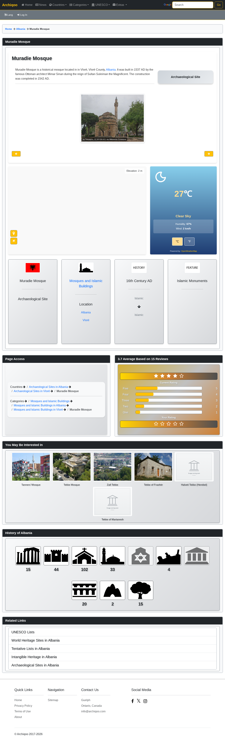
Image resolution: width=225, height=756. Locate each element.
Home (29, 4)
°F (189, 241)
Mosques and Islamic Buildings (50, 401)
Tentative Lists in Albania (30, 649)
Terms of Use (22, 711)
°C (177, 241)
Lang (10, 14)
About (18, 717)
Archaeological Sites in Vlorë (32, 391)
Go (219, 4)
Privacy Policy (23, 705)
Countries (58, 4)
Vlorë (86, 320)
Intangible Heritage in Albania (34, 657)
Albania (20, 28)
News (42, 4)
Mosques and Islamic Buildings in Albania (40, 405)
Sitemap (53, 700)
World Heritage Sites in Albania (35, 640)
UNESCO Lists (22, 632)
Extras (120, 4)
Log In (23, 14)
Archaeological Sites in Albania (49, 386)
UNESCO (101, 4)
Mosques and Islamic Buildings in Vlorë (39, 409)
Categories (80, 4)
